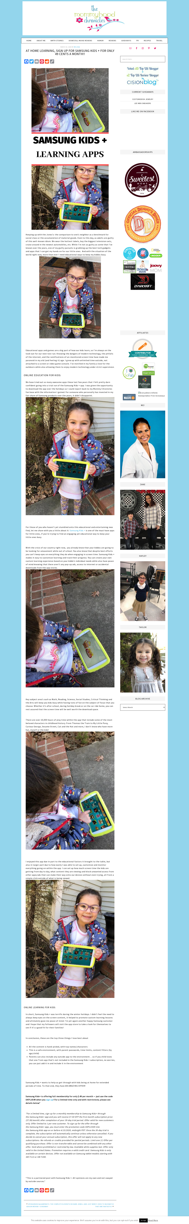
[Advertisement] (142, 310)
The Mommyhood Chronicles (94, 19)
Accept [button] (143, 1220)
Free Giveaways (158, 396)
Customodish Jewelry (142, 99)
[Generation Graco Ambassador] (129, 259)
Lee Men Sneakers (142, 103)
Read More (153, 1220)
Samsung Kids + (77, 530)
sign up (49, 1099)
